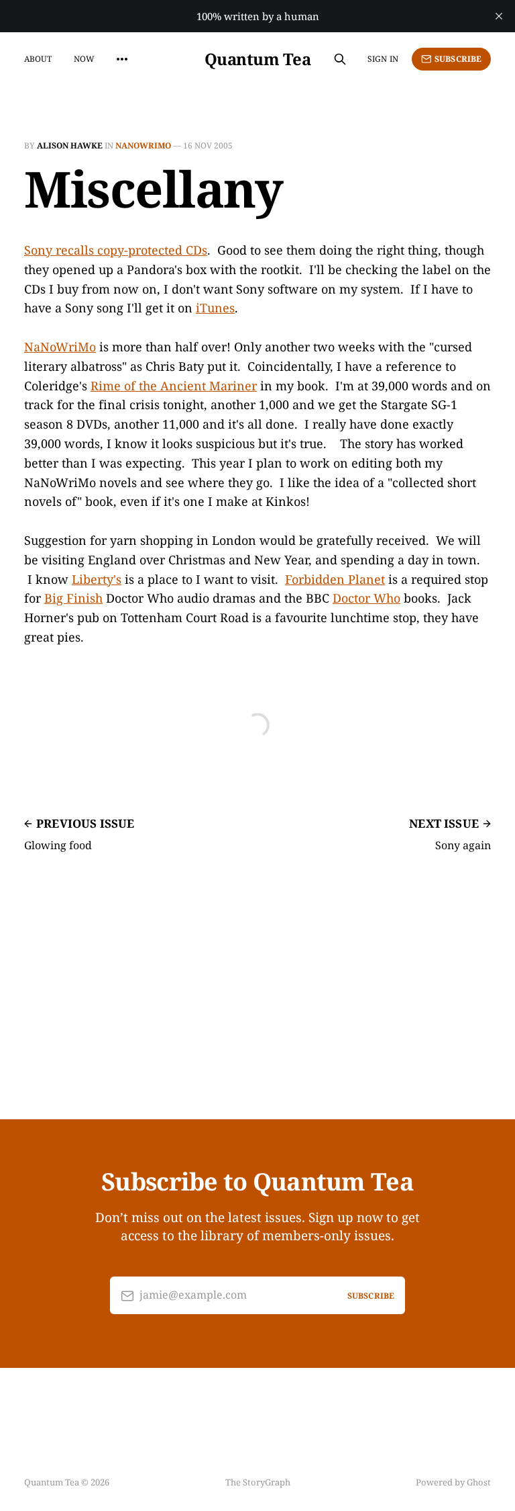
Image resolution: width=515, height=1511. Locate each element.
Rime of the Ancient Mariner (174, 386)
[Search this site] (340, 59)
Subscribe (458, 58)
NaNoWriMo (143, 145)
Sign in (382, 58)
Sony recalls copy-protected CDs (115, 250)
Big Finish (73, 598)
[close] (499, 16)
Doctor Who (366, 598)
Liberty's (96, 579)
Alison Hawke (70, 145)
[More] (122, 59)
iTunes (215, 308)
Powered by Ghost (453, 1482)
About (38, 58)
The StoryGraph (257, 1482)
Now (84, 58)
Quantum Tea (258, 59)
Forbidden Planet (335, 579)
